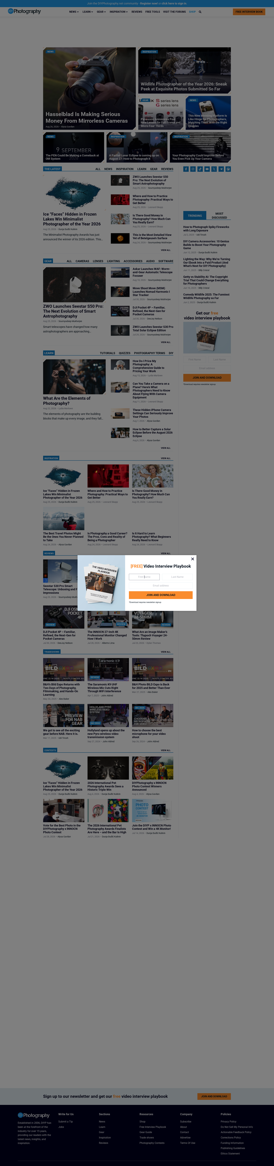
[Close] (193, 559)
